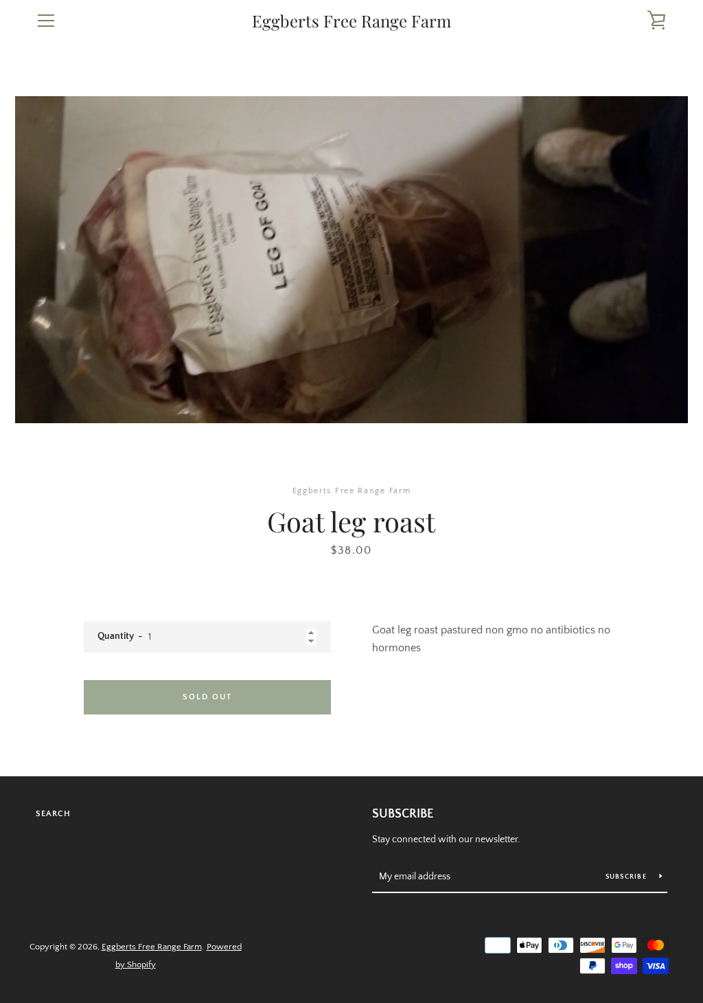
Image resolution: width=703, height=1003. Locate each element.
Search (53, 813)
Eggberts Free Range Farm (351, 21)
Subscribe (403, 814)
